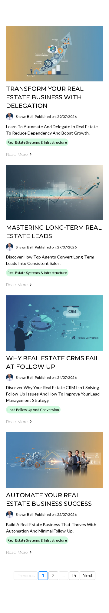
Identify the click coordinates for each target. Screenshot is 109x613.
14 (74, 575)
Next (87, 575)
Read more (17, 154)
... (63, 575)
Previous (25, 575)
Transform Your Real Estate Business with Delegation (45, 97)
